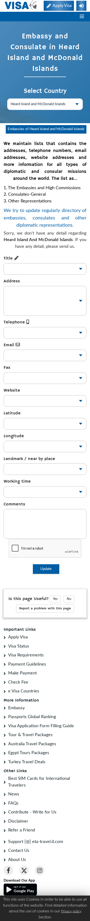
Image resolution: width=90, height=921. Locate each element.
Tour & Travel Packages (30, 735)
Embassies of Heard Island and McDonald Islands (46, 129)
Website (12, 390)
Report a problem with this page (45, 608)
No (69, 599)
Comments (14, 504)
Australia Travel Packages (32, 744)
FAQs (13, 803)
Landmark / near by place (29, 458)
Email (10, 345)
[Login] (81, 6)
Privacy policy (71, 911)
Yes (55, 599)
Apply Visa (18, 637)
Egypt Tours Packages (28, 753)
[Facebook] (8, 870)
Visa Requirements (26, 655)
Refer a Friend (21, 830)
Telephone (15, 322)
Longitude (14, 436)
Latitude (12, 413)
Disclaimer (18, 821)
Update (46, 569)
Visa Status (18, 646)
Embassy (16, 708)
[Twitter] (24, 870)
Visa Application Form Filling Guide (41, 726)
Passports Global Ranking (32, 717)
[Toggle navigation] (82, 16)
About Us (17, 860)
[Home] (21, 5)
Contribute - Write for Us (32, 812)
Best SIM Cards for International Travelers (39, 782)
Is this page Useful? (28, 598)
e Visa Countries (23, 691)
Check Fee (18, 682)
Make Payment (22, 673)
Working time (17, 481)
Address (12, 281)
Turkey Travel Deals (26, 762)
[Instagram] (39, 870)
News (13, 794)
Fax (7, 367)
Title (9, 258)
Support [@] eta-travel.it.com (35, 842)
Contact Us (18, 850)
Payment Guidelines (27, 664)
